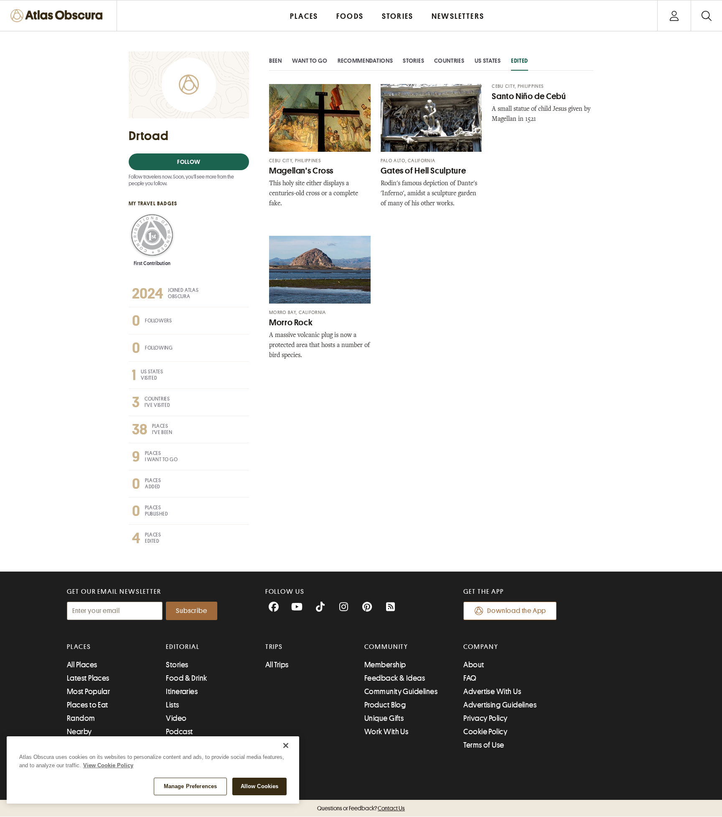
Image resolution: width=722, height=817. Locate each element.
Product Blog (385, 705)
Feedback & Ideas (394, 678)
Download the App (516, 611)
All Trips (277, 664)
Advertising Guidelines (499, 705)
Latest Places (88, 678)
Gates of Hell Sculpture (423, 170)
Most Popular (88, 691)
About (473, 664)
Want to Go (310, 61)
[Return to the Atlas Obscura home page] (58, 15)
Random (81, 718)
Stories (413, 61)
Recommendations (365, 61)
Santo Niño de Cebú (529, 96)
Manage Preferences (190, 786)
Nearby (79, 731)
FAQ (469, 678)
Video (176, 718)
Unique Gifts (384, 718)
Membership (385, 664)
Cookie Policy (485, 731)
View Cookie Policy (108, 765)
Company (480, 646)
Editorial (182, 646)
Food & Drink (186, 678)
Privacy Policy (485, 718)
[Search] (706, 15)
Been (275, 61)
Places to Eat (87, 705)
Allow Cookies (260, 786)
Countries (449, 61)
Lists (172, 705)
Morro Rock (291, 322)
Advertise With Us (492, 691)
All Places (82, 664)
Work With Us (386, 731)
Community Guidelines (400, 691)
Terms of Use (483, 745)
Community (386, 646)
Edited (519, 61)
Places (79, 646)
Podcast (179, 731)
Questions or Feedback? (361, 808)
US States (488, 61)
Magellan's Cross (301, 170)
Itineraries (182, 691)
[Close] (286, 745)
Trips (274, 646)
